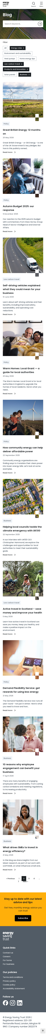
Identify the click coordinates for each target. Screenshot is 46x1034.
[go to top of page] (42, 1030)
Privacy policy (9, 981)
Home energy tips (27, 58)
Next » (25, 881)
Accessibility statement (14, 988)
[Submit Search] (40, 24)
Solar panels (9, 74)
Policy (6, 124)
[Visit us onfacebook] (5, 1003)
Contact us (8, 952)
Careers (6, 956)
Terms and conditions (13, 977)
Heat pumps (9, 58)
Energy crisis (16, 48)
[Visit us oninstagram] (12, 1003)
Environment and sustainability (17, 53)
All (5, 48)
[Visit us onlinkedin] (19, 1003)
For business (8, 964)
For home (7, 960)
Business (23, 74)
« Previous (10, 878)
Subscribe (23, 918)
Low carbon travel (12, 64)
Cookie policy (9, 984)
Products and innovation (15, 69)
